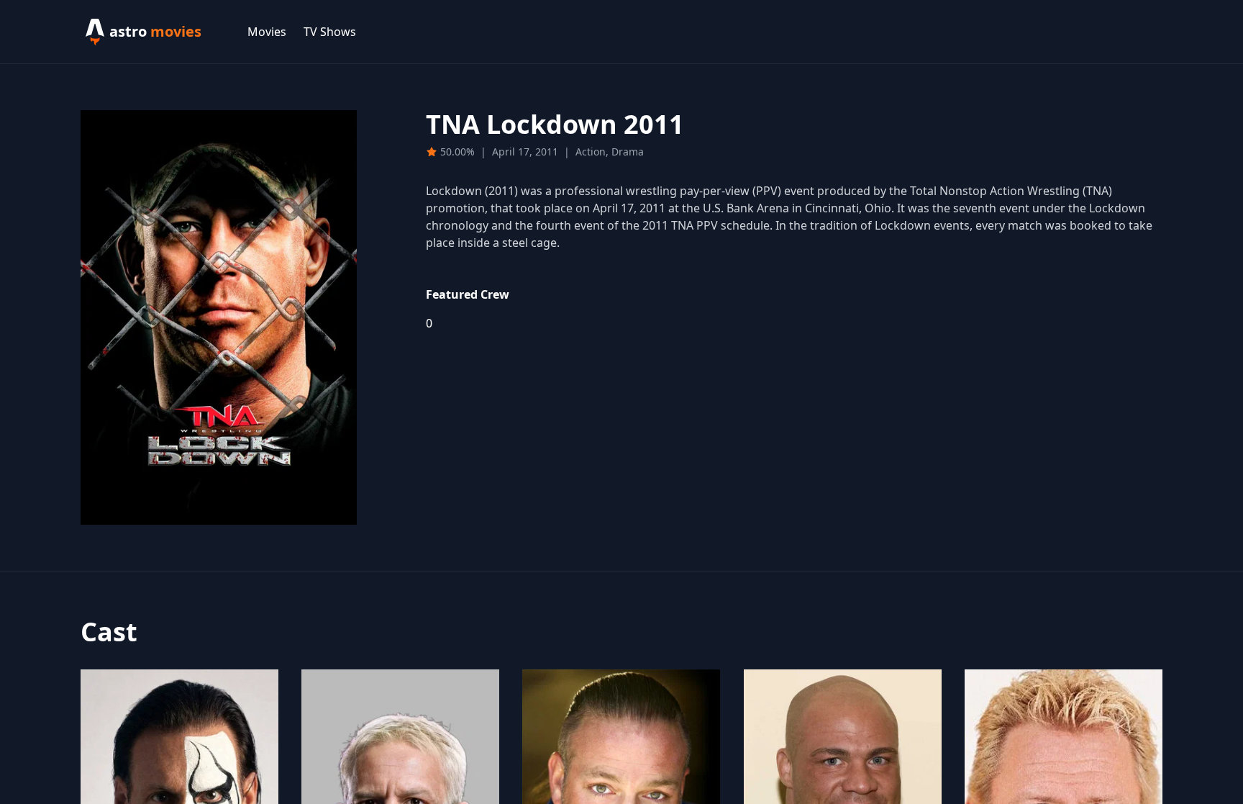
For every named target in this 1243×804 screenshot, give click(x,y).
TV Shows (330, 32)
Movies (266, 32)
